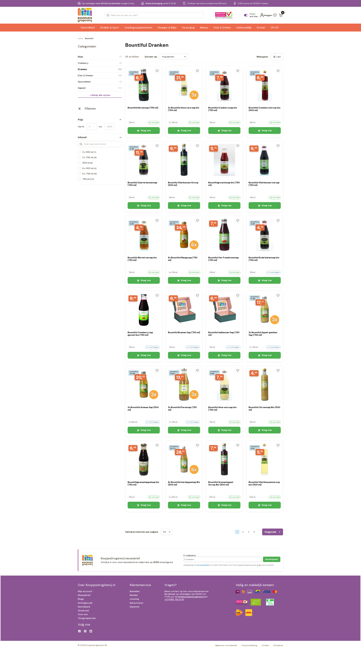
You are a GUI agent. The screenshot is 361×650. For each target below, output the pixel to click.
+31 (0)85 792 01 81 (174, 599)
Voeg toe (145, 130)
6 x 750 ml (89, 173)
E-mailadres (190, 555)
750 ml (88, 179)
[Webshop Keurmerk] (224, 15)
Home (80, 38)
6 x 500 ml (89, 168)
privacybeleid (203, 565)
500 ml (87, 162)
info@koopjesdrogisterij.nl (191, 596)
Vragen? (170, 585)
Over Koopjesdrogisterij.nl (96, 585)
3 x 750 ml (89, 157)
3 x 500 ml (89, 152)
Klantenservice (140, 585)
